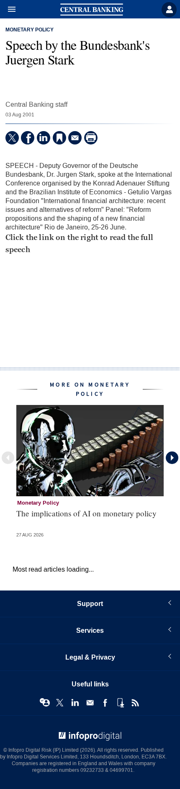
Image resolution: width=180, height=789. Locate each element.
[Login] (169, 9)
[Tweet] (12, 137)
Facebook (105, 703)
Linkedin (75, 703)
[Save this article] (59, 137)
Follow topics (45, 703)
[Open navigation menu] (8, 10)
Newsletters (90, 703)
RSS (135, 703)
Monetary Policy (29, 30)
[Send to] (75, 137)
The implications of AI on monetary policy (86, 513)
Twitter (60, 703)
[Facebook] (27, 137)
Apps (120, 703)
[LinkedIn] (43, 137)
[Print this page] (91, 137)
